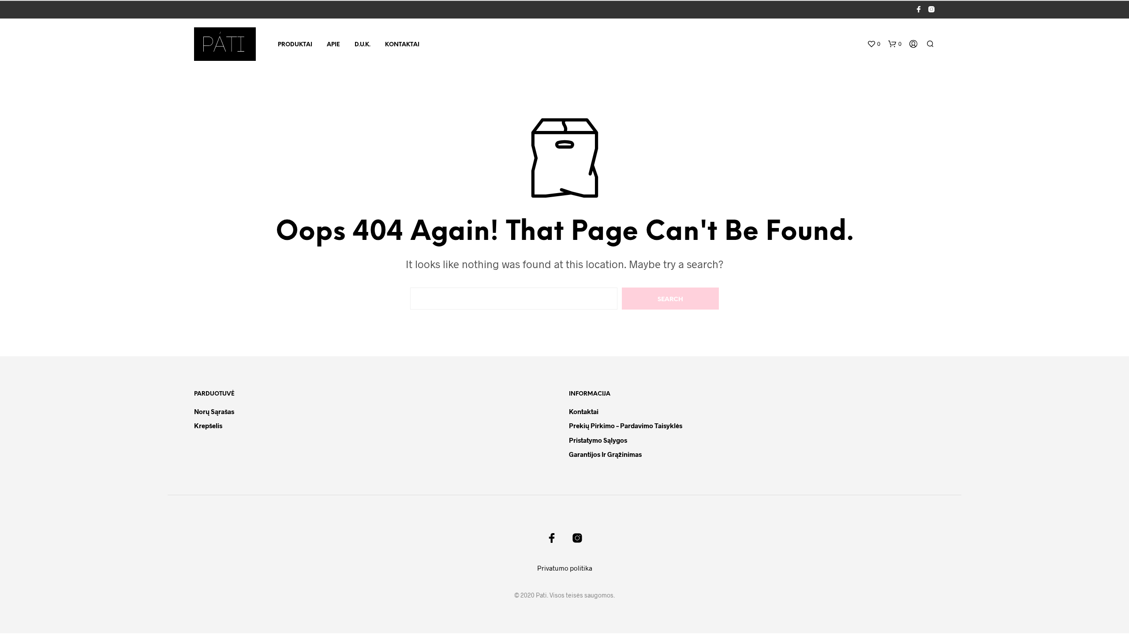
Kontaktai (402, 45)
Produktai (295, 45)
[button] (873, 44)
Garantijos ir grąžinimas (605, 454)
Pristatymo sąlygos (598, 440)
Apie (333, 45)
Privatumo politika (564, 568)
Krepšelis (208, 426)
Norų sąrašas (214, 411)
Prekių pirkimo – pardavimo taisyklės (625, 426)
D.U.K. (362, 45)
